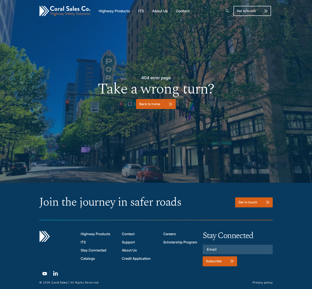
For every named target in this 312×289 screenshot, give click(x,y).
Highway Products (95, 234)
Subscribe (214, 261)
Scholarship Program (180, 242)
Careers (169, 234)
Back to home (149, 104)
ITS (83, 242)
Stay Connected (93, 250)
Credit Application (136, 258)
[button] (116, 11)
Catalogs (88, 258)
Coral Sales (59, 282)
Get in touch (246, 11)
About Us (129, 250)
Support (128, 242)
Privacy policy (263, 282)
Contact (128, 234)
